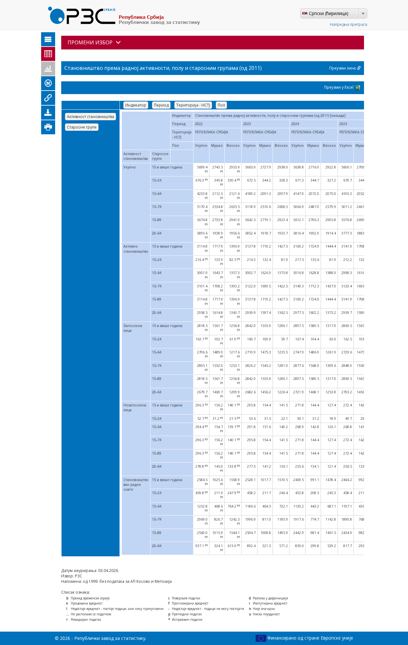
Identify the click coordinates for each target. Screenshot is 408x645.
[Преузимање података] (48, 113)
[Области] (48, 39)
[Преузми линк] (48, 98)
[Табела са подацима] (48, 54)
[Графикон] (48, 69)
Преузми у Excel (339, 87)
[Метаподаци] (48, 83)
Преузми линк (343, 68)
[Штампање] (48, 127)
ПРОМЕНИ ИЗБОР (90, 42)
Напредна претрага (348, 24)
